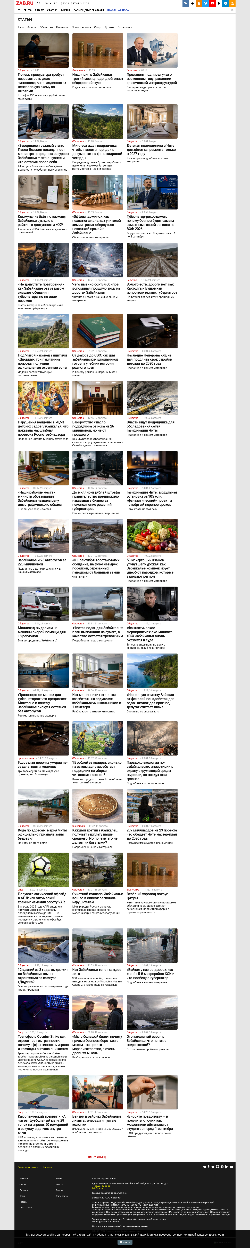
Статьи (52, 10)
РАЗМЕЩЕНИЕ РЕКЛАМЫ (89, 10)
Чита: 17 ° (51, 3)
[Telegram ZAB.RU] (225, 3)
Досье (22, 1196)
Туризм (109, 27)
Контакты (47, 1167)
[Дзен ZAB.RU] (192, 3)
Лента (27, 10)
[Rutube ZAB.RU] (219, 3)
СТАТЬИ (25, 19)
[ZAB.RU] (24, 4)
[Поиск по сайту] (183, 10)
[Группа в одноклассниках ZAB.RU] (199, 3)
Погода (23, 1202)
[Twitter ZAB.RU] (205, 3)
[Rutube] (226, 1167)
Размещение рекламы (28, 1167)
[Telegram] (222, 1167)
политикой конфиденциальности (203, 1234)
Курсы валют (26, 1207)
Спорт (98, 27)
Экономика (125, 27)
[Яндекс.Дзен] (217, 1167)
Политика (62, 27)
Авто (21, 27)
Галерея (24, 1190)
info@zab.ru (97, 1188)
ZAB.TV (39, 10)
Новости (24, 1179)
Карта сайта (62, 1196)
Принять (125, 1242)
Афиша (65, 10)
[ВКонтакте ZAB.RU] (185, 3)
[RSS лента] (232, 3)
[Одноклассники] (209, 1167)
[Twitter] (213, 1167)
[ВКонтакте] (204, 1167)
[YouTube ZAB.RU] (212, 3)
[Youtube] (231, 1167)
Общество (46, 27)
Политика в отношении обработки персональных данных (120, 1226)
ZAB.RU (59, 1179)
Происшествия (81, 27)
